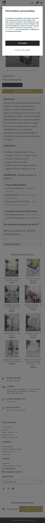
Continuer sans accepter (22, 50)
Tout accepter (22, 43)
